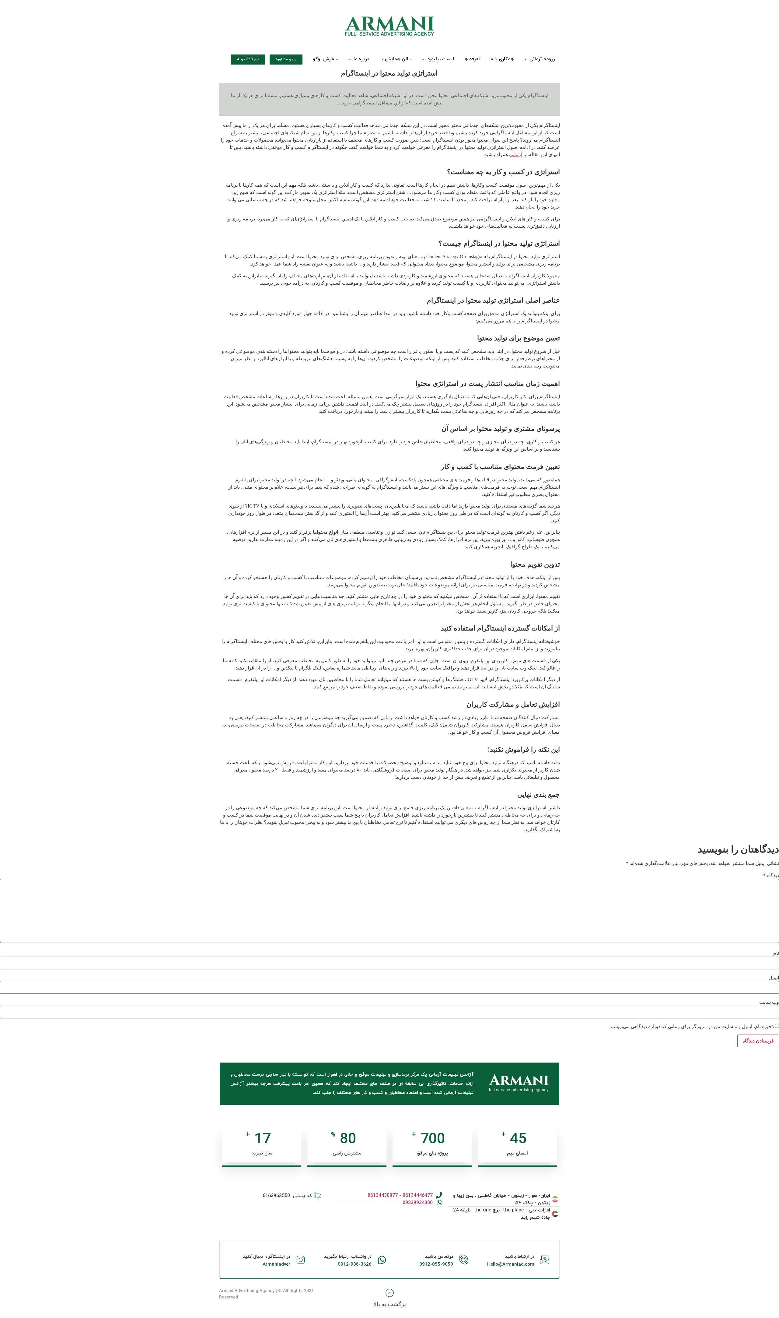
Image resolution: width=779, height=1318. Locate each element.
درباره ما (361, 59)
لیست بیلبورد (441, 59)
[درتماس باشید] (463, 1259)
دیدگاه (771, 875)
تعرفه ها (471, 59)
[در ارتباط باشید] (544, 1259)
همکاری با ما (501, 59)
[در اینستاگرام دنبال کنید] (300, 1259)
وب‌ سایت (769, 1002)
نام (776, 953)
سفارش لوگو (325, 59)
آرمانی (515, 154)
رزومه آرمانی (542, 59)
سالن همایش (398, 59)
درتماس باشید (439, 1256)
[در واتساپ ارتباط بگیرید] (381, 1259)
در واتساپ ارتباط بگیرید (348, 1256)
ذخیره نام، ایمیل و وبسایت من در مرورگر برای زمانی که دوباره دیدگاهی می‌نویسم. (691, 1026)
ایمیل (774, 977)
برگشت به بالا (389, 1304)
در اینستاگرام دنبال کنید (266, 1256)
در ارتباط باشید (519, 1256)
